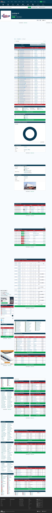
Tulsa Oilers (8, 456)
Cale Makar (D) (3, 308)
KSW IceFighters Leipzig (36, 233)
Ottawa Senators (9, 395)
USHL (9, 379)
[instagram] (39, 20)
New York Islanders (9, 393)
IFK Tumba (36, 84)
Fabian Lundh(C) (21, 94)
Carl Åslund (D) (34, 397)
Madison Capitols (9, 463)
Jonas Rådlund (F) (19, 408)
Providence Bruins (9, 427)
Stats (8, 1)
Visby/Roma (32, 206)
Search (29, 7)
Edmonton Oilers (3, 402)
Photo (29, 504)
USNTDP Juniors (9, 469)
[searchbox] (16, 7)
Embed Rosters (43, 43)
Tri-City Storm (9, 468)
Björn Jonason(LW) (21, 87)
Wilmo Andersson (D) (27, 241)
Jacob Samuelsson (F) (19, 341)
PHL (8, 481)
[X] (2, 290)
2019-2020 (16, 279)
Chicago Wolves (3, 428)
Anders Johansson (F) (19, 433)
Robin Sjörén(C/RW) (21, 103)
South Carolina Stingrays (9, 451)
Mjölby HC (26, 210)
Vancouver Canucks (9, 404)
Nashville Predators (3, 407)
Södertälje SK (36, 56)
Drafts (23, 1)
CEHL (9, 479)
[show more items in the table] (12, 315)
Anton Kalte (26, 117)
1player (32, 493)
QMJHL (3, 386)
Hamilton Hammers (3, 434)
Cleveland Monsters (3, 429)
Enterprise (30, 507)
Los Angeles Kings (3, 404)
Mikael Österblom (25, 108)
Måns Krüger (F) (18, 397)
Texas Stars (8, 435)
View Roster (22, 357)
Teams (12, 1)
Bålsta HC (36, 53)
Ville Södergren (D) (27, 238)
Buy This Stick (7, 362)
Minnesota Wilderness (35, 235)
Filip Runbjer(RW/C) (21, 101)
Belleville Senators (3, 425)
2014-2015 (16, 297)
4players (17, 494)
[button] (43, 4)
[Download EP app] (7, 300)
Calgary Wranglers (3, 426)
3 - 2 (37, 209)
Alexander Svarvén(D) (22, 74)
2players (24, 493)
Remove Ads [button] (25, 22)
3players (24, 492)
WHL (2, 384)
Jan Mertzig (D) (27, 328)
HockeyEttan (15, 15)
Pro (38, 1)
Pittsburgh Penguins (9, 397)
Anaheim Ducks (3, 392)
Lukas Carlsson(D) (21, 60)
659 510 (45, 20)
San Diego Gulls (9, 430)
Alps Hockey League (10, 475)
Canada (1, 501)
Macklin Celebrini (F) (4, 313)
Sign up (41, 1)
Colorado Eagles (3, 432)
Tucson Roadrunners (9, 437)
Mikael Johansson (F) (28, 326)
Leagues (15, 1)
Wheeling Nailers (9, 457)
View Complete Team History (30, 306)
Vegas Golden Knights (9, 405)
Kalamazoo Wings (3, 456)
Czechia (11, 309)
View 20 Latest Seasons (30, 364)
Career (29, 508)
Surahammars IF (29, 338)
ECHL (3, 381)
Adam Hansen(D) (21, 67)
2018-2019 (16, 282)
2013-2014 (16, 300)
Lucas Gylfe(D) (21, 66)
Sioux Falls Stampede (9, 467)
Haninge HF (36, 80)
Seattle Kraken (9, 399)
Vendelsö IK (36, 66)
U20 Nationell (3, 477)
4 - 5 (37, 212)
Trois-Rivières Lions (9, 455)
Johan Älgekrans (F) (19, 472)
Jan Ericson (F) (34, 408)
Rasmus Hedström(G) (22, 53)
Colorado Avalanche (3, 398)
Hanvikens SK (36, 70)
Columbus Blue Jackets (4, 399)
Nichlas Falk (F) (27, 329)
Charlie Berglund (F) (27, 236)
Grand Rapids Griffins (3, 433)
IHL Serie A (9, 476)
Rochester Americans (9, 428)
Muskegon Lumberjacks (10, 464)
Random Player (35, 7)
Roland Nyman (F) (18, 327)
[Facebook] (1, 290)
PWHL (9, 493)
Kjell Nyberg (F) (37, 330)
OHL (2, 385)
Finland (1, 503)
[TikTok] (6, 290)
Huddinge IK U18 (26, 171)
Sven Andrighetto (5, 329)
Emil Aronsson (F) (27, 233)
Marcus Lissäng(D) (21, 73)
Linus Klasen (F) (38, 327)
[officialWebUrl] (37, 20)
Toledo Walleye (9, 453)
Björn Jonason (26, 118)
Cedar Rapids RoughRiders (2, 463)
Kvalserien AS (19, 285)
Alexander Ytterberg (40, 109)
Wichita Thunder (9, 458)
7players (17, 493)
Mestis (3, 480)
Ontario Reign (9, 426)
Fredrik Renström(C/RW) (22, 100)
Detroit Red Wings (3, 401)
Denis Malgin (4, 332)
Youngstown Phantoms (10, 471)
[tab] (22, 45)
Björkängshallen (26, 176)
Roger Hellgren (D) (18, 330)
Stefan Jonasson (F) (18, 331)
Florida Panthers (3, 403)
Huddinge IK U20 (26, 172)
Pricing (35, 1)
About (29, 501)
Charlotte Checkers (3, 427)
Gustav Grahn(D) (21, 64)
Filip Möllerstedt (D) (19, 339)
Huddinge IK (36, 64)
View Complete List (30, 352)
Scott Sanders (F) (34, 409)
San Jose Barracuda (9, 431)
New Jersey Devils (9, 392)
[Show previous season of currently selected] (15, 41)
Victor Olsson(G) (21, 56)
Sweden (1, 500)
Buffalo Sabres (3, 394)
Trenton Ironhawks (9, 454)
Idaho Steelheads (3, 453)
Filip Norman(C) (21, 97)
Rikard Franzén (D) (28, 327)
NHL (10, 308)
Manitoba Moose (9, 424)
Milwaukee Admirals (9, 425)
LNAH (9, 488)
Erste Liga (9, 480)
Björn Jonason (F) (19, 389)
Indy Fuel (2, 454)
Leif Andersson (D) (18, 326)
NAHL (9, 380)
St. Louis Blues (9, 400)
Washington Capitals (9, 406)
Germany (2, 504)
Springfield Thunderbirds (8, 433)
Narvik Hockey (29, 342)
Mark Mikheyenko (7, 293)
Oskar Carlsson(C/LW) (22, 81)
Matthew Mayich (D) (4, 312)
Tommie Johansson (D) (35, 401)
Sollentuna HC (29, 339)
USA (1, 502)
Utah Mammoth (9, 403)
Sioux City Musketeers (10, 466)
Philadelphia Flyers (9, 396)
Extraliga (9, 385)
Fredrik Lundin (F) (19, 437)
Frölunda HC (36, 50)
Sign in (44, 1)
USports (9, 489)
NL (8, 384)
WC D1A (3, 493)
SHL (8, 382)
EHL (2, 482)
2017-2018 (16, 285)
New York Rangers (9, 394)
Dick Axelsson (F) (38, 328)
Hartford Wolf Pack (3, 435)
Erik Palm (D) (18, 345)
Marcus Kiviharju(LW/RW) (22, 90)
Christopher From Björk (26, 109)
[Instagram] (3, 290)
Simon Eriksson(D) (21, 63)
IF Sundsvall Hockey (29, 349)
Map (29, 149)
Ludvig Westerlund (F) (19, 349)
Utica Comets (8, 438)
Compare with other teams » (39, 104)
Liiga (8, 383)
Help (29, 502)
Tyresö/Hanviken (29, 345)
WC (2, 492)
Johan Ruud (24, 110)
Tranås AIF (26, 209)
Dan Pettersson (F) (18, 329)
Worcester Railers (9, 459)
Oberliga (3, 491)
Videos (19, 1)
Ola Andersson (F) (35, 388)
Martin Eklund (26, 115)
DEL (2, 489)
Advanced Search (42, 7)
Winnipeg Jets (9, 407)
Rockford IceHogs (9, 429)
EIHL (8, 478)
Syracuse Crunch (9, 434)
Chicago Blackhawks (3, 397)
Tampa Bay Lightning (9, 401)
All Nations (2, 505)
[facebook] (40, 20)
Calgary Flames (3, 395)
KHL (8, 381)
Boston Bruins (3, 393)
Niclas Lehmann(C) (21, 93)
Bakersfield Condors (3, 424)
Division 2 (35, 346)
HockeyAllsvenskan (4, 476)
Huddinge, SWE (25, 149)
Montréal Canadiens (3, 406)
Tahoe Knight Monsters (10, 452)
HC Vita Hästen (32, 212)
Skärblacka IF (36, 60)
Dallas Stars (2, 400)
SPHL (2, 382)
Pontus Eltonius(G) (21, 50)
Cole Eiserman (7, 294)
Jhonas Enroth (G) (38, 329)
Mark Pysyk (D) (3, 309)
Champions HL (4, 483)
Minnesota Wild (3, 405)
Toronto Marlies (9, 436)
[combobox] (16, 7)
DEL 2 (3, 490)
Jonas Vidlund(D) (21, 76)
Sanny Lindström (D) (38, 326)
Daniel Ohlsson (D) (27, 243)
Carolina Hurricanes (3, 396)
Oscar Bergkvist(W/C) (21, 80)
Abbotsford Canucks (3, 423)
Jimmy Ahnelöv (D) (34, 396)
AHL (2, 380)
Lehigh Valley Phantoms (10, 423)
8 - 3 (37, 210)
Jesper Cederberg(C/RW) (22, 84)
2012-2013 (16, 303)
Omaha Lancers (9, 465)
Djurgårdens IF (36, 97)
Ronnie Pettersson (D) (28, 330)
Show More (7, 336)
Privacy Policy (30, 503)
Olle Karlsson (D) (27, 235)
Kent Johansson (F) (19, 396)
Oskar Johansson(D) (21, 70)
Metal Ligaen (3, 481)
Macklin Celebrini (5, 330)
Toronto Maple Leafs (9, 402)
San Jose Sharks (9, 398)
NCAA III (9, 487)
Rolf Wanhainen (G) (28, 331)
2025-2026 (16, 263)
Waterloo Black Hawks (10, 470)
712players (17, 492)
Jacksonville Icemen (3, 455)
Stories (27, 1)
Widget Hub (30, 500)
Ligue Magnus (10, 477)
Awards (31, 1)
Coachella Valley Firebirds (3, 431)
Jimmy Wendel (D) (34, 400)
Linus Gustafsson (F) (19, 348)
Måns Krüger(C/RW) (21, 91)
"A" (25, 87)
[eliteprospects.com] (3, 2)
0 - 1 (37, 206)
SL (2, 488)
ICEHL (3, 494)
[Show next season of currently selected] (44, 41)
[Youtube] (5, 290)
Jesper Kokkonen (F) (19, 342)
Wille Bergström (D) (19, 346)
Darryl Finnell (40, 108)
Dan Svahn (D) (17, 328)
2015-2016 (16, 294)
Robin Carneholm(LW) (22, 83)
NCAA (10, 312)
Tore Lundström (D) (19, 338)
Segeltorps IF (36, 90)
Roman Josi (4, 333)
